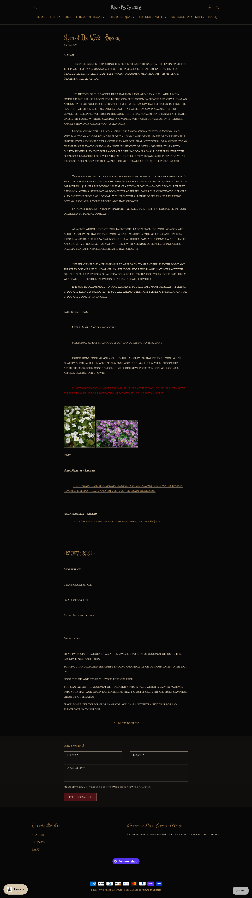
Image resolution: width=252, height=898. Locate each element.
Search (38, 835)
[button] (35, 7)
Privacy (39, 842)
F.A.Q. (36, 849)
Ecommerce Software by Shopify (143, 890)
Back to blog (128, 723)
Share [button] (71, 55)
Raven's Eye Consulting (112, 890)
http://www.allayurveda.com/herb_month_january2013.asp (116, 521)
